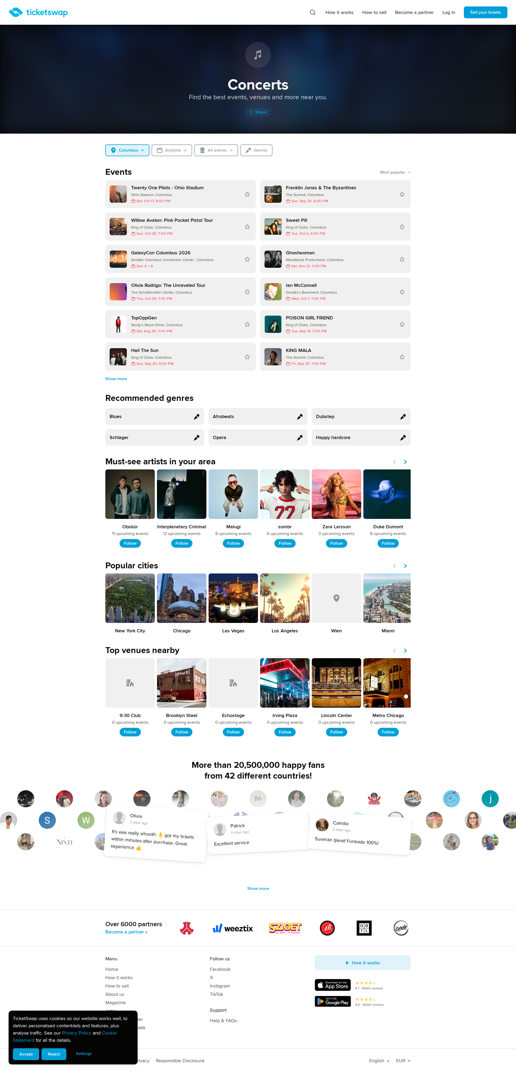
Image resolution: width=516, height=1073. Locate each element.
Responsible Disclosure (180, 1061)
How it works (339, 12)
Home (111, 969)
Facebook (220, 969)
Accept (26, 1054)
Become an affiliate (125, 1028)
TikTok (216, 994)
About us (114, 994)
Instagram (220, 986)
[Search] (312, 12)
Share (261, 112)
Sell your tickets (485, 12)
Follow (130, 543)
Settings (84, 1053)
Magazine (115, 1003)
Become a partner (414, 12)
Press (111, 1036)
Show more (116, 379)
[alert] (73, 1037)
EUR (400, 1061)
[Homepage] (38, 12)
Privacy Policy (76, 1033)
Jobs (110, 1011)
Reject (54, 1054)
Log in (448, 12)
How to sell (374, 12)
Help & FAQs (223, 1021)
